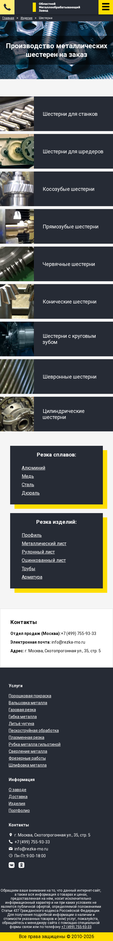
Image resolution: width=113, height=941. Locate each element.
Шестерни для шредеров (73, 151)
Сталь (28, 484)
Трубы (28, 568)
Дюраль (31, 493)
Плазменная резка (26, 737)
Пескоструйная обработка (34, 730)
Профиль (32, 535)
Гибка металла (23, 716)
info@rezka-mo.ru (31, 849)
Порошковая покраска (30, 696)
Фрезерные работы (27, 758)
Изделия (17, 803)
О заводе (17, 789)
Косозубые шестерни (68, 189)
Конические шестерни (69, 302)
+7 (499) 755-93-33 (32, 842)
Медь (28, 476)
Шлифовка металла (28, 765)
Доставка (18, 796)
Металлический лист (44, 543)
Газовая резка (22, 709)
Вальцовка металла (28, 702)
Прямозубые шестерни (71, 226)
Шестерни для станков (70, 114)
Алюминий (33, 468)
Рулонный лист (38, 552)
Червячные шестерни (69, 264)
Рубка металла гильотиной (35, 744)
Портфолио (19, 810)
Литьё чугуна (21, 723)
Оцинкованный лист (44, 560)
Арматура (32, 577)
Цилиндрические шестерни (64, 414)
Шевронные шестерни (69, 377)
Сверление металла (28, 751)
